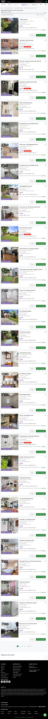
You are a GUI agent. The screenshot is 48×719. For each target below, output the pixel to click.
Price (41, 4)
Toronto (8, 1)
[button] (46, 2)
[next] (31, 646)
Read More (44, 29)
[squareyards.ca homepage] (3, 1)
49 (27, 646)
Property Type (34, 4)
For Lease (3, 4)
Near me (25, 4)
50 (29, 646)
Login (44, 1)
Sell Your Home (38, 1)
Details (32, 35)
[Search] (12, 4)
